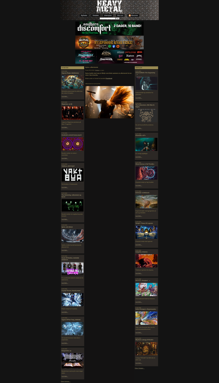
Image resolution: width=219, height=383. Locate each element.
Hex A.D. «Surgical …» (143, 280)
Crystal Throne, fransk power (71, 290)
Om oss (120, 15)
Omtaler (96, 15)
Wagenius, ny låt (67, 104)
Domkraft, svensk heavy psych (72, 135)
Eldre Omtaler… (140, 368)
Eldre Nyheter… (66, 381)
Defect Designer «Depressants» (146, 309)
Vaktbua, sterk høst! (68, 166)
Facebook (109, 78)
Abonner (134, 15)
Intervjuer (108, 15)
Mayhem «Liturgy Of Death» (144, 339)
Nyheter (84, 15)
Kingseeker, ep (66, 350)
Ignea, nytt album (67, 227)
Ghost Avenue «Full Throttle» (145, 164)
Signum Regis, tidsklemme (70, 73)
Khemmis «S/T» (141, 135)
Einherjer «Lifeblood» (142, 192)
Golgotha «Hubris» (142, 252)
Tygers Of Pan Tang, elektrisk (71, 319)
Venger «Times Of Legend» (144, 223)
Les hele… (65, 96)
